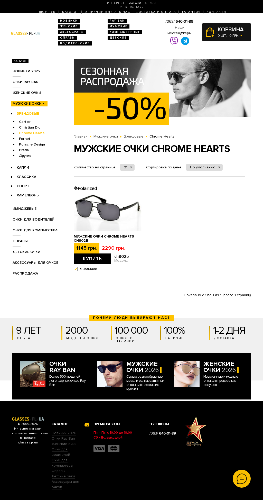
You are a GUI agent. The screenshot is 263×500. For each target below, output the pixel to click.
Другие (25, 155)
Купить (92, 258)
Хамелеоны (28, 195)
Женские (69, 26)
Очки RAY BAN (26, 82)
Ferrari (24, 139)
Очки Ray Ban (63, 438)
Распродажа (25, 273)
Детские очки (26, 252)
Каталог (70, 12)
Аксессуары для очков (36, 262)
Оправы (67, 37)
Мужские (118, 26)
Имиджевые (24, 208)
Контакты (217, 12)
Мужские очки (27, 103)
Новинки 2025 (26, 71)
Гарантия (191, 12)
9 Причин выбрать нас (107, 12)
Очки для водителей (33, 219)
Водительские (75, 43)
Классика (26, 177)
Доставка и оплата (156, 12)
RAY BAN (117, 20)
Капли (23, 167)
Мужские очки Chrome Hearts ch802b (104, 238)
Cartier (25, 122)
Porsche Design (32, 144)
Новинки (69, 20)
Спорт (23, 186)
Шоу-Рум (47, 12)
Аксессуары (72, 32)
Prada (24, 150)
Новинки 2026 (64, 433)
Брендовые (28, 113)
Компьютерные (125, 32)
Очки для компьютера (35, 230)
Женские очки (27, 92)
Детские (118, 37)
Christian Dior (30, 127)
